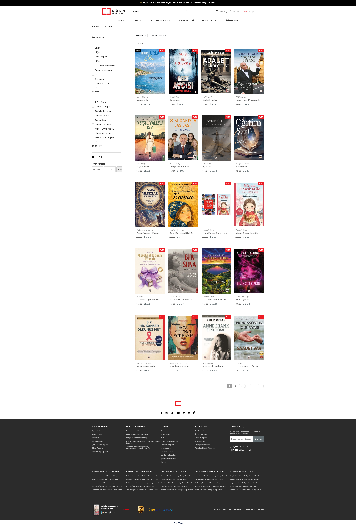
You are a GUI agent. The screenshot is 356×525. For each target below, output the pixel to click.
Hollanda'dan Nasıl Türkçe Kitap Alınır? (141, 476)
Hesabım (95, 438)
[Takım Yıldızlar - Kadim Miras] (150, 204)
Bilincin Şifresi (242, 300)
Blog (163, 431)
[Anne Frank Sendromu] (216, 337)
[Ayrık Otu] (216, 138)
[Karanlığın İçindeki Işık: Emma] (183, 204)
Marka (95, 91)
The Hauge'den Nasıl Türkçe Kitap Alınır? (142, 490)
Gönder (258, 439)
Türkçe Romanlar (202, 445)
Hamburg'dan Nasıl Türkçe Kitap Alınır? (107, 486)
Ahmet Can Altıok (103, 124)
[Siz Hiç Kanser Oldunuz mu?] (150, 337)
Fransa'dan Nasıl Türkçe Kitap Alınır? (175, 476)
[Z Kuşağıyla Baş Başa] (183, 138)
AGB (162, 438)
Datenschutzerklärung (170, 441)
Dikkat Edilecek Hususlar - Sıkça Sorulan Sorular (143, 442)
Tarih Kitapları (201, 438)
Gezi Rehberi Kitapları (105, 66)
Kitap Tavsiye (97, 448)
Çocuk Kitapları (201, 441)
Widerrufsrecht (132, 431)
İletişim (164, 462)
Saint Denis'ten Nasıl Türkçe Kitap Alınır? (177, 490)
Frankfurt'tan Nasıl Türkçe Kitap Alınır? (107, 490)
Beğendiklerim (98, 441)
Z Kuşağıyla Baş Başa (179, 167)
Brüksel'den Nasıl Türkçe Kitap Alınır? (244, 479)
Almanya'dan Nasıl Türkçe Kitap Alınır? (107, 476)
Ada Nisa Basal (102, 115)
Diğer (97, 48)
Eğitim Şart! (241, 167)
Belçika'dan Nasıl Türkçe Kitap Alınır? (244, 476)
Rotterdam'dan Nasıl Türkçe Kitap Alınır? (142, 483)
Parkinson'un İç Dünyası (247, 366)
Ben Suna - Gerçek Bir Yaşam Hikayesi (182, 300)
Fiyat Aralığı (98, 163)
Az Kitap (98, 157)
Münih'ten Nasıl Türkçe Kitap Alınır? (106, 483)
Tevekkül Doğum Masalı (148, 300)
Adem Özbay (101, 120)
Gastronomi (100, 79)
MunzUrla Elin (143, 100)
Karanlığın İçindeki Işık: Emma (182, 233)
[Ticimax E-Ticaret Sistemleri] (178, 523)
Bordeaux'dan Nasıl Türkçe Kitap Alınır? (176, 483)
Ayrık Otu (207, 167)
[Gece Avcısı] (183, 71)
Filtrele (119, 169)
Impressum (166, 448)
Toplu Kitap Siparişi (100, 452)
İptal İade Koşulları (168, 459)
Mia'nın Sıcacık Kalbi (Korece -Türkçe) (248, 233)
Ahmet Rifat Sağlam (104, 138)
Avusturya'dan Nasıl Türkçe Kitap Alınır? (211, 476)
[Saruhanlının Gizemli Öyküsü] (216, 271)
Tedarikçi (97, 145)
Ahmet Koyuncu (103, 133)
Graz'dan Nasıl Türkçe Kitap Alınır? (209, 490)
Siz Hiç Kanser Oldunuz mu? (149, 366)
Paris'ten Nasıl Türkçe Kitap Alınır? (174, 479)
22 (254, 386)
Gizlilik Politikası (167, 452)
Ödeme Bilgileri (167, 445)
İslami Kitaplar (201, 434)
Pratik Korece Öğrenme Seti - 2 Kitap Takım (215, 233)
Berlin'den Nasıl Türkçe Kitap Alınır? (106, 479)
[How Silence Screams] (183, 337)
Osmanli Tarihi (102, 83)
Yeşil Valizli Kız (143, 167)
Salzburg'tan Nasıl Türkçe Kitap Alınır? (210, 483)
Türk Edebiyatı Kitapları (205, 448)
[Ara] (186, 11)
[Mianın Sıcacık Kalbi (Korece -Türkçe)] (249, 204)
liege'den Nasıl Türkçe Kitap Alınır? (243, 483)
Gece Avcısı (175, 100)
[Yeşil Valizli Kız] (150, 138)
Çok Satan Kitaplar (100, 445)
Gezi (97, 75)
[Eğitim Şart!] (249, 138)
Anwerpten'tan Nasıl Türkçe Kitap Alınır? (246, 490)
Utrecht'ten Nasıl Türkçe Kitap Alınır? (140, 486)
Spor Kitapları (101, 57)
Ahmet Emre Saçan (104, 129)
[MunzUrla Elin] (150, 71)
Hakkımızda (165, 434)
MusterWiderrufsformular (137, 434)
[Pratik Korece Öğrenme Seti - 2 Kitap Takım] (216, 204)
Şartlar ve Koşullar (168, 455)
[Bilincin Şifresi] (249, 271)
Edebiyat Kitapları (202, 431)
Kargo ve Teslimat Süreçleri (137, 438)
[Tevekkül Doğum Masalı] (150, 271)
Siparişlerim (97, 431)
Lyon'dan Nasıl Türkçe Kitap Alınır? (174, 486)
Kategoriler (98, 37)
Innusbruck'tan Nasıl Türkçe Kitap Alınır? (211, 486)
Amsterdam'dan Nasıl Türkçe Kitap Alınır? (142, 479)
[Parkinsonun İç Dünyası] (249, 337)
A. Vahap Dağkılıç (103, 107)
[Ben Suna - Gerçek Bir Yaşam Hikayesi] (183, 271)
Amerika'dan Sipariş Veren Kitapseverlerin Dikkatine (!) (138, 448)
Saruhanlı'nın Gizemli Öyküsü (215, 300)
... (248, 386)
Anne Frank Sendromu (213, 366)
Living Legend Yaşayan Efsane (248, 100)
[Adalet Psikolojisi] (216, 71)
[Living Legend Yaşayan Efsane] (249, 71)
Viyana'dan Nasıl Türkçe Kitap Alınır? (209, 479)
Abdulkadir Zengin (103, 111)
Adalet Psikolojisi (210, 100)
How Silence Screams (180, 366)
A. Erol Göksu (101, 102)
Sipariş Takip (97, 434)
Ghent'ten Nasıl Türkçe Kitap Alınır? (244, 486)
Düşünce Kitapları (103, 70)
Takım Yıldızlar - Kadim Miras (149, 233)
